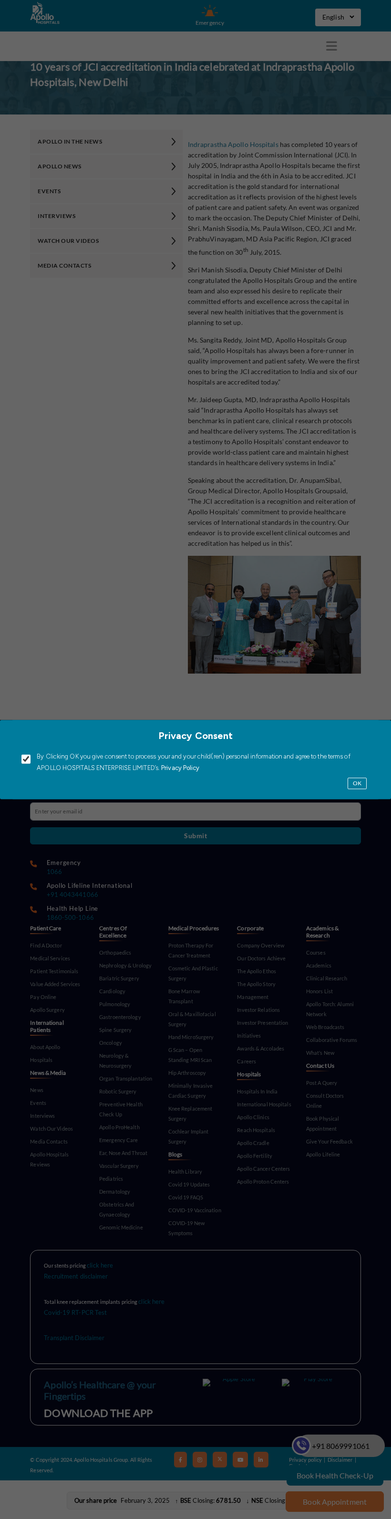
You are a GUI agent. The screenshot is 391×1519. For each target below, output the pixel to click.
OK (357, 783)
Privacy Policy (180, 767)
